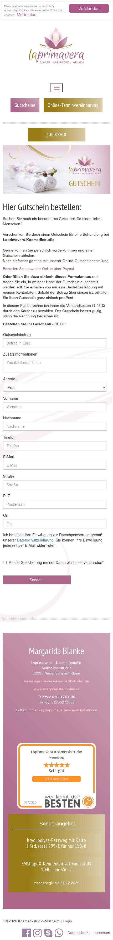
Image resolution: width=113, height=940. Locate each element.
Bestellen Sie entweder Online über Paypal (38, 269)
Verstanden (89, 8)
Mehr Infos (26, 14)
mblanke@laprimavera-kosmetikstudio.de (62, 710)
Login (67, 921)
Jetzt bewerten (56, 779)
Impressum (100, 933)
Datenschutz (78, 933)
